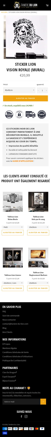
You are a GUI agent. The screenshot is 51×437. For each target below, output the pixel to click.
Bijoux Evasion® (9, 380)
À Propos (6, 344)
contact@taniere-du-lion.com (15, 323)
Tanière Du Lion (14, 425)
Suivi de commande (10, 315)
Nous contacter (9, 319)
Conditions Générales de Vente (15, 352)
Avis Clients (7, 332)
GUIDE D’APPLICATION (23, 161)
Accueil (4, 12)
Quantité (40, 85)
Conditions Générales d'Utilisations (17, 356)
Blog (4, 328)
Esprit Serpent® (9, 376)
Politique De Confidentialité (14, 360)
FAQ (4, 311)
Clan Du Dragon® (9, 372)
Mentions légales (9, 348)
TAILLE (5, 84)
